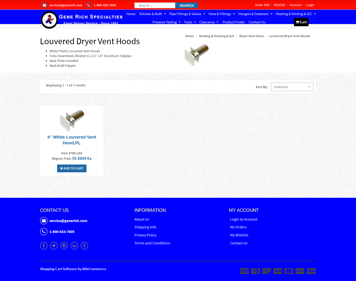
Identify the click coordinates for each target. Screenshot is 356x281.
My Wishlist (239, 234)
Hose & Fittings (220, 13)
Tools (188, 22)
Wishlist (279, 5)
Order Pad (262, 5)
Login (310, 5)
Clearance (207, 22)
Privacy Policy (145, 234)
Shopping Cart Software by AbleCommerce (73, 268)
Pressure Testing (165, 22)
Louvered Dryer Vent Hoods (289, 36)
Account (296, 5)
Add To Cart (73, 168)
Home (130, 13)
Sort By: (262, 87)
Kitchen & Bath (150, 13)
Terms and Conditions (152, 242)
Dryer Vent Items (251, 36)
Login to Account (243, 219)
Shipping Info (145, 226)
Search (187, 6)
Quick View (71, 120)
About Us (141, 219)
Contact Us (257, 22)
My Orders (238, 226)
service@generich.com (68, 220)
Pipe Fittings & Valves (185, 13)
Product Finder (234, 22)
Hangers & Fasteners (253, 13)
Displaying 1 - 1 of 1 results (65, 85)
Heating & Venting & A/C (294, 13)
